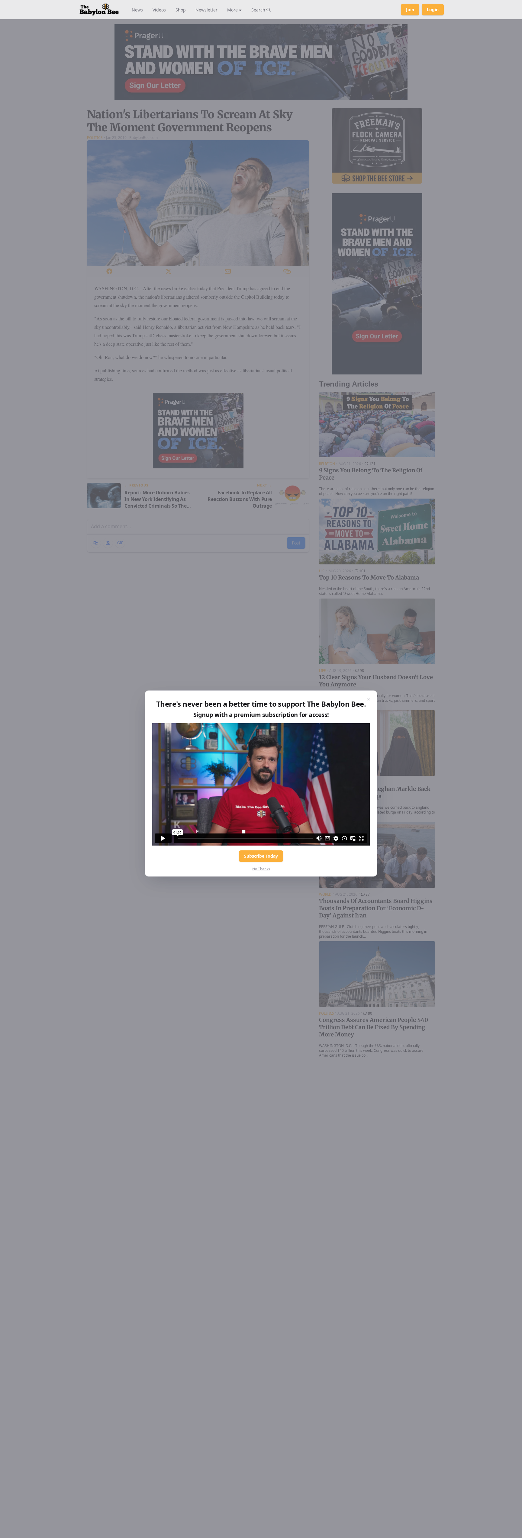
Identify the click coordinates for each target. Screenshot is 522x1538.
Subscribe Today (261, 856)
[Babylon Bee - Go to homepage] (99, 10)
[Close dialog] (368, 699)
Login (433, 9)
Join (410, 9)
